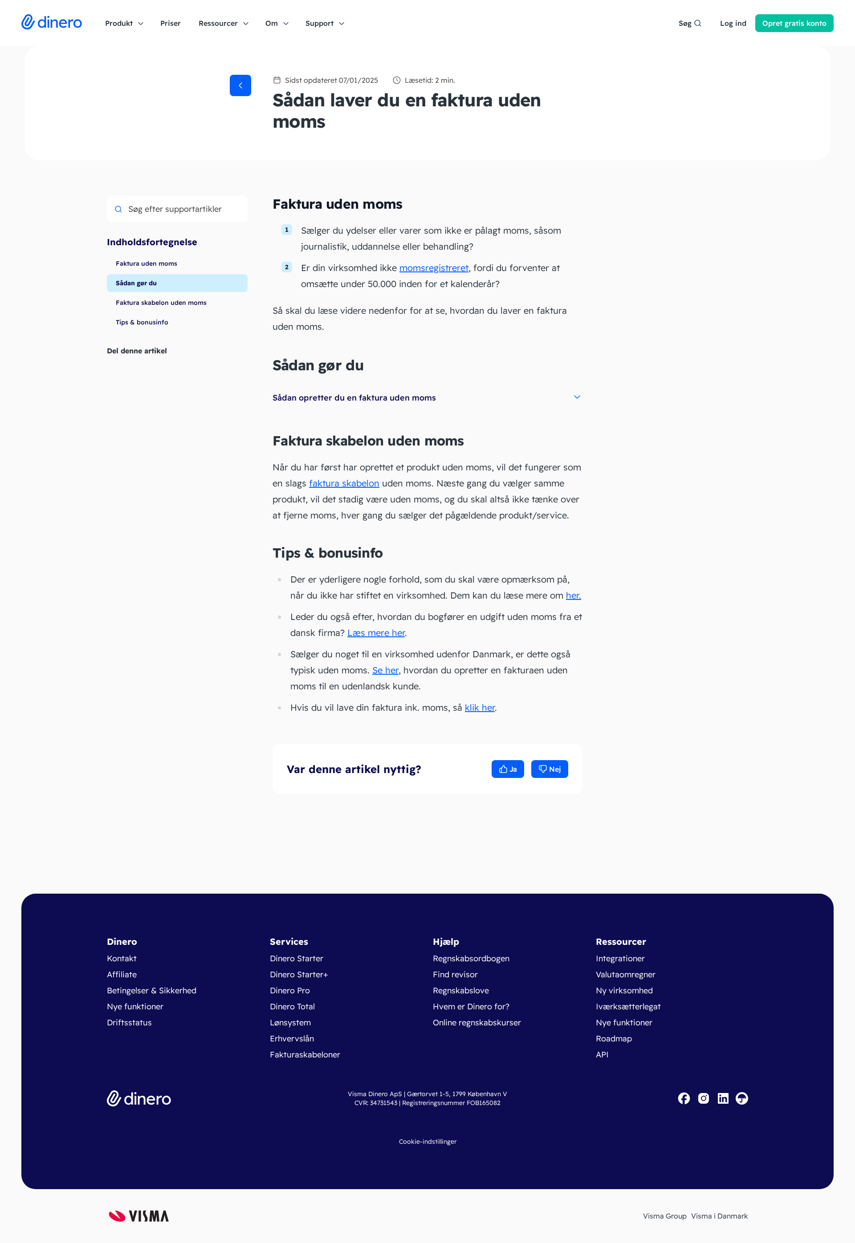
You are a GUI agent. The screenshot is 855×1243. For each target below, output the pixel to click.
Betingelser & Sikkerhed (151, 990)
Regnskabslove (461, 990)
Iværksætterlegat (628, 1006)
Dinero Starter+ (299, 974)
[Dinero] (51, 23)
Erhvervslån (292, 1038)
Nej (555, 769)
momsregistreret (433, 267)
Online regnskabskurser (477, 1022)
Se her (385, 670)
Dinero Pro (290, 990)
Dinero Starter (296, 958)
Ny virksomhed (624, 990)
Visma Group (665, 1215)
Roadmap (614, 1038)
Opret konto (794, 23)
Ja (513, 769)
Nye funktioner (135, 1006)
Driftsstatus (129, 1022)
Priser (170, 23)
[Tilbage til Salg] (240, 85)
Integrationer (620, 958)
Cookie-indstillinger (427, 1142)
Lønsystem (290, 1022)
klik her (480, 707)
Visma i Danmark (719, 1215)
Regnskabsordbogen (471, 958)
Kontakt (122, 958)
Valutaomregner (626, 974)
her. (573, 595)
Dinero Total (292, 1006)
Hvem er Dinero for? (471, 1006)
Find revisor (455, 974)
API (602, 1054)
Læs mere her (376, 632)
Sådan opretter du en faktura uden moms (354, 398)
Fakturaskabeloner (305, 1054)
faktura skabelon (344, 483)
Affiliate (122, 974)
